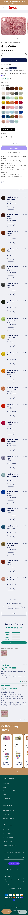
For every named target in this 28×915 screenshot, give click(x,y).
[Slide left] (10, 38)
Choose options (7, 763)
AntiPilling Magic (17, 743)
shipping (22, 607)
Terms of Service (8, 841)
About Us (6, 783)
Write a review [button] (14, 642)
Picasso (5, 743)
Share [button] (5, 182)
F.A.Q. (5, 795)
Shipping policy (20, 907)
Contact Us (6, 798)
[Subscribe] (23, 857)
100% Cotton (8, 10)
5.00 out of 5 (18, 627)
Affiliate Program (8, 810)
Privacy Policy (7, 830)
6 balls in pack (8, 129)
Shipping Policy (8, 837)
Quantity (3, 133)
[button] (4, 7)
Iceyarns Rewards (8, 818)
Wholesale (6, 814)
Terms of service (10, 907)
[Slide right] (17, 38)
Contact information (15, 910)
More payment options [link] (14, 152)
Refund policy (21, 905)
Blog (4, 787)
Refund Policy (7, 833)
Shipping (11, 70)
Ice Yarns (13, 903)
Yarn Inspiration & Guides (11, 791)
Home (2, 10)
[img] (5, 665)
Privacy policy (12, 905)
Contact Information (9, 845)
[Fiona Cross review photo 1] (4, 713)
